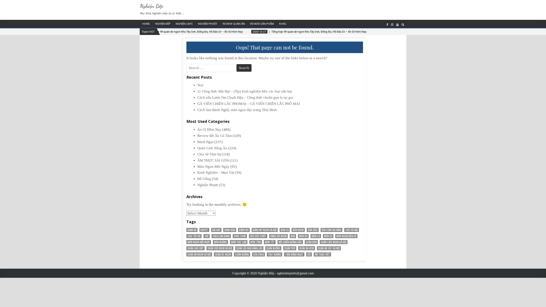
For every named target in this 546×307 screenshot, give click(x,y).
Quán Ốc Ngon (223, 254)
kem (293, 236)
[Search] (403, 24)
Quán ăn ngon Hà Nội (199, 254)
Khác (282, 23)
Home (146, 23)
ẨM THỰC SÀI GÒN (213, 160)
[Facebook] (387, 24)
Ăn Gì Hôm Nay (209, 129)
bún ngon (298, 230)
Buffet (204, 230)
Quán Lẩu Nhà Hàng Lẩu (249, 248)
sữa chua (258, 254)
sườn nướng (242, 254)
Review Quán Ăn (234, 23)
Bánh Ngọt (205, 142)
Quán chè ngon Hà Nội (220, 248)
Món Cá (316, 236)
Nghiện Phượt (207, 23)
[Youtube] (397, 24)
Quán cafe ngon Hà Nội (333, 242)
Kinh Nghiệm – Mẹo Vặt (215, 173)
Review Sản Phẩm (262, 23)
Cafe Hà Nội (351, 230)
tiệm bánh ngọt (294, 254)
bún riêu (313, 230)
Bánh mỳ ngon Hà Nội (265, 230)
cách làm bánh (221, 236)
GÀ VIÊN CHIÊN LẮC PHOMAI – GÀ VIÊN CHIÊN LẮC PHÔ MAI (248, 104)
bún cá (285, 230)
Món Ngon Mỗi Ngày (213, 167)
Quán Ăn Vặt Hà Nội (329, 248)
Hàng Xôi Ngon (278, 236)
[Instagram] (392, 24)
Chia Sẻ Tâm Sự (209, 154)
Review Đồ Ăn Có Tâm (214, 136)
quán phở (289, 248)
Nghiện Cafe (184, 23)
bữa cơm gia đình (331, 230)
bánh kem (229, 230)
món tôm (255, 242)
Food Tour (240, 236)
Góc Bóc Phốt (258, 236)
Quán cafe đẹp (195, 248)
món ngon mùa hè (346, 236)
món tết (269, 242)
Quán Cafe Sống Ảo (212, 148)
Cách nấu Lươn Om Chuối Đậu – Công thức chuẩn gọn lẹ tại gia (245, 98)
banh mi (191, 230)
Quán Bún (311, 242)
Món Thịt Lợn (238, 242)
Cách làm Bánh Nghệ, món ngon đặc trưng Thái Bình (237, 110)
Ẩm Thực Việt (322, 254)
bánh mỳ (244, 230)
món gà (328, 236)
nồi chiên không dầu (290, 242)
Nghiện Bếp (151, 6)
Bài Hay (216, 230)
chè (207, 236)
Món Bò (303, 236)
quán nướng (273, 248)
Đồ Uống (204, 179)
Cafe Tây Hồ (193, 236)
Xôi (309, 254)
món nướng (220, 242)
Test (200, 85)
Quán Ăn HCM (306, 248)
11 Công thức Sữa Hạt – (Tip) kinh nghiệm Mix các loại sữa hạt (244, 91)
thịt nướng (274, 254)
